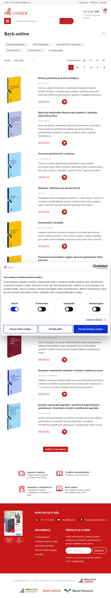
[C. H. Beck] (22, 11)
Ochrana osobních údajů (46, 541)
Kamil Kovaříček (44, 413)
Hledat (67, 21)
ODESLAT (99, 550)
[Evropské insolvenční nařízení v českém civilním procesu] (21, 382)
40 (103, 60)
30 (97, 60)
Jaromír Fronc (43, 83)
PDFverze (19, 540)
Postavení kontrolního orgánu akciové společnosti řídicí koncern (70, 259)
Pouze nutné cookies (20, 329)
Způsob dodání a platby (46, 550)
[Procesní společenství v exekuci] (21, 165)
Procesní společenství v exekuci (56, 153)
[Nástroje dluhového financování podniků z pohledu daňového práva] (21, 124)
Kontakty (39, 554)
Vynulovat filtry (57, 50)
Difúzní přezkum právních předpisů (58, 78)
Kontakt (103, 2)
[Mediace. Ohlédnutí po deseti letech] (21, 199)
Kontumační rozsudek (50, 222)
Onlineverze (9, 540)
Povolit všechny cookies (90, 329)
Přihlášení (94, 2)
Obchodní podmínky (44, 545)
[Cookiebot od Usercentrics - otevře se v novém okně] (95, 267)
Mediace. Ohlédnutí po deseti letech (59, 188)
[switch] (42, 309)
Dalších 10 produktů (55, 449)
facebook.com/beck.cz (96, 519)
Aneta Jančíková (44, 159)
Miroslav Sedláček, (45, 228)
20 (90, 60)
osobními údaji (77, 561)
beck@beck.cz (69, 519)
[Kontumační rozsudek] (21, 234)
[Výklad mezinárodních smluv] (21, 344)
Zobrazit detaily (94, 320)
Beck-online (71, 487)
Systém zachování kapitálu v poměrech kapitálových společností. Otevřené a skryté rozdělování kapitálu (68, 406)
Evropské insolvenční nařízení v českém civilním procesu (70, 370)
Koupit (64, 101)
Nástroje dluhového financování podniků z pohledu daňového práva (67, 114)
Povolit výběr (55, 329)
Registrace (83, 2)
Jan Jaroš (41, 193)
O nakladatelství (42, 537)
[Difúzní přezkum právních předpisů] (21, 89)
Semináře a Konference (39, 487)
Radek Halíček (44, 121)
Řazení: (7, 60)
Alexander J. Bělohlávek (47, 337)
